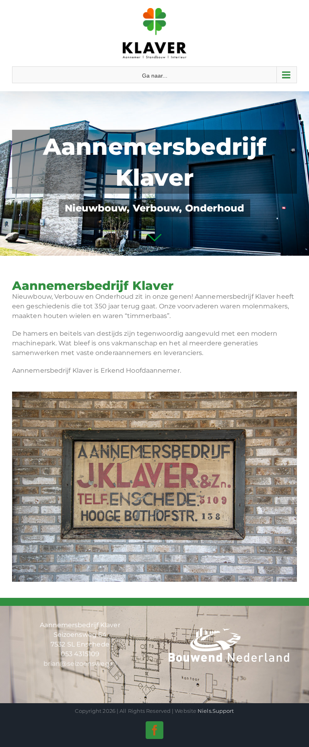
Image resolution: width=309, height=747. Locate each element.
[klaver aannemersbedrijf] (154, 394)
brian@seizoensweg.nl (80, 663)
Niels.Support (216, 711)
